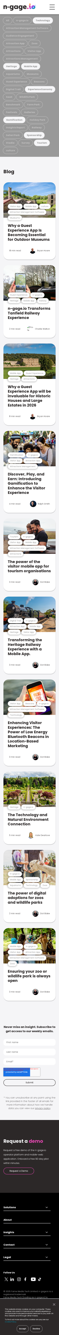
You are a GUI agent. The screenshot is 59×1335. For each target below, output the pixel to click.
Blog (8, 171)
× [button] (53, 1304)
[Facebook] (27, 1280)
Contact (9, 1244)
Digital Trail (13, 89)
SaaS (9, 97)
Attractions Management (22, 58)
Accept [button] (22, 1328)
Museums (33, 74)
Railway (37, 127)
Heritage (11, 66)
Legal (7, 1257)
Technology (43, 20)
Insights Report (15, 127)
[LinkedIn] (13, 1280)
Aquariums (13, 74)
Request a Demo (18, 1171)
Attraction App (15, 43)
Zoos (34, 43)
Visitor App (34, 51)
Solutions (9, 1207)
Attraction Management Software (27, 28)
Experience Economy (40, 89)
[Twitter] (6, 1280)
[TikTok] (41, 1280)
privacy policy (42, 1108)
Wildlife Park (27, 97)
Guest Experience (16, 81)
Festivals (11, 112)
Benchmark (13, 104)
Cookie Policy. (11, 1322)
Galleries (29, 112)
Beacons (39, 81)
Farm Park (33, 104)
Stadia (10, 142)
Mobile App (30, 66)
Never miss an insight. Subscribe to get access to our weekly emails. (29, 1029)
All (7, 20)
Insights (8, 1232)
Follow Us (9, 1272)
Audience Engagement (20, 35)
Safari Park (13, 135)
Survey (25, 142)
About (7, 1220)
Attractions (13, 51)
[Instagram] (20, 1280)
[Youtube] (34, 1280)
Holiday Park (37, 120)
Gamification (14, 120)
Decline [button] (36, 1328)
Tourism (42, 142)
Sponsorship (34, 135)
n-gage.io (22, 20)
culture (10, 150)
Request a (23, 1141)
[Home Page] (19, 7)
